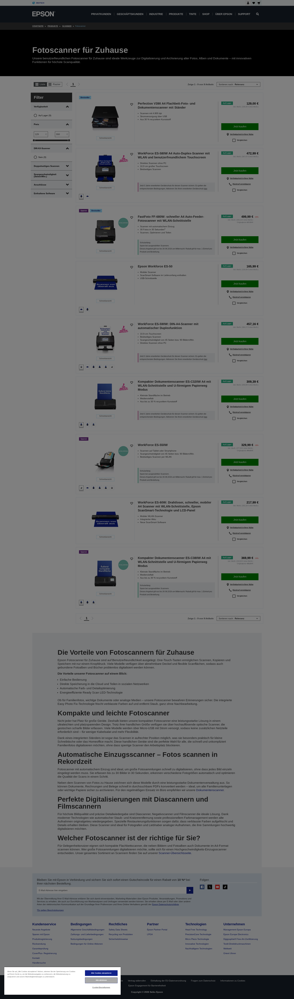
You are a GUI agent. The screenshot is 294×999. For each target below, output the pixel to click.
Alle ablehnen (101, 980)
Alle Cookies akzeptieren (101, 973)
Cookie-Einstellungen (101, 987)
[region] (62, 981)
